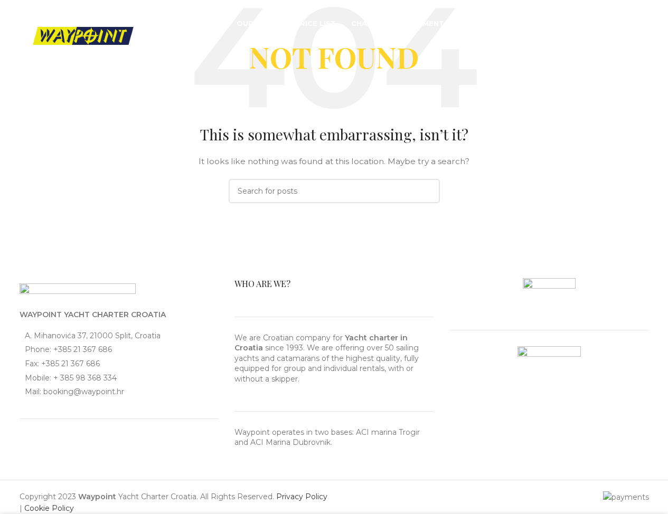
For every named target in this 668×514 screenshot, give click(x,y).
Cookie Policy (49, 508)
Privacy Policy (301, 496)
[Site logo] (83, 35)
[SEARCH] (428, 191)
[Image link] (78, 291)
